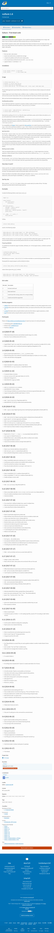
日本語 (18, 922)
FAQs (9, 873)
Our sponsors (27, 873)
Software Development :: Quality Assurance (13, 843)
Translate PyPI (44, 870)
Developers (6, 818)
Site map (27, 908)
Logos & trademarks (27, 872)
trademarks (38, 903)
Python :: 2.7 (7, 829)
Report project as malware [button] (27, 848)
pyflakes (6, 305)
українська (30, 922)
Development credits (44, 873)
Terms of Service (26, 881)
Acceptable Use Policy (26, 889)
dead (5, 313)
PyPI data (5, 764)
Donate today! (27, 901)
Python (5, 826)
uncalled (6, 311)
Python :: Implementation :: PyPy (11, 839)
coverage (6, 307)
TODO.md (11, 327)
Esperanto (30, 924)
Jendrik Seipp (9, 784)
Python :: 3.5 (7, 832)
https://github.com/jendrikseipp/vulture (16, 321)
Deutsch (39, 922)
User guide (8, 870)
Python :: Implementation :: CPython (12, 838)
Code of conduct (26, 885)
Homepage (6, 758)
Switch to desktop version (27, 915)
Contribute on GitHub (44, 868)
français (14, 922)
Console (6, 814)
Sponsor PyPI (45, 872)
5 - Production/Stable (9, 810)
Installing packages (9, 866)
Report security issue (27, 883)
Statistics (27, 870)
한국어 (34, 924)
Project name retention (9, 872)
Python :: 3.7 (7, 835)
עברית (26, 924)
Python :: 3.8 (7, 836)
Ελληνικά (35, 922)
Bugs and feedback (44, 866)
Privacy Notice (26, 887)
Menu (48, 3)
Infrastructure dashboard (26, 868)
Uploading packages (8, 868)
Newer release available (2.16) (10, 768)
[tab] (6, 27)
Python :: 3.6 (7, 833)
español (10, 922)
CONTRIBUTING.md (17, 324)
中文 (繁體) (50, 922)
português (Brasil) (24, 922)
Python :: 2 (6, 827)
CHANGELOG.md (14, 325)
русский (22, 924)
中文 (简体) (44, 922)
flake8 (13, 125)
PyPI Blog (26, 866)
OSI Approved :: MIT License (10, 822)
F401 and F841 (28, 125)
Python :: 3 (6, 830)
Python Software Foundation (28, 907)
